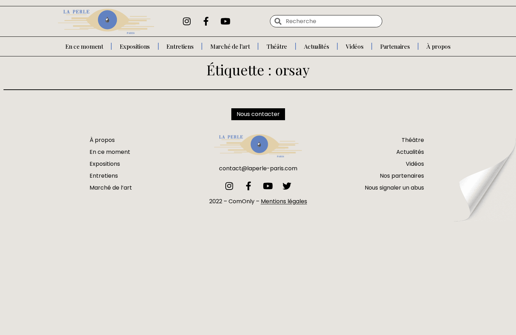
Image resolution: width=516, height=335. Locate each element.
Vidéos (354, 46)
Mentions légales (284, 201)
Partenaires (395, 46)
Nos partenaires (402, 176)
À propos (438, 46)
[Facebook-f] (206, 21)
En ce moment (84, 46)
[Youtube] (225, 21)
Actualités (316, 46)
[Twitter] (287, 186)
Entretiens (179, 46)
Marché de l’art (230, 46)
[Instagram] (187, 21)
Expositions (135, 46)
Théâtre (276, 46)
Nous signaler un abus (394, 188)
